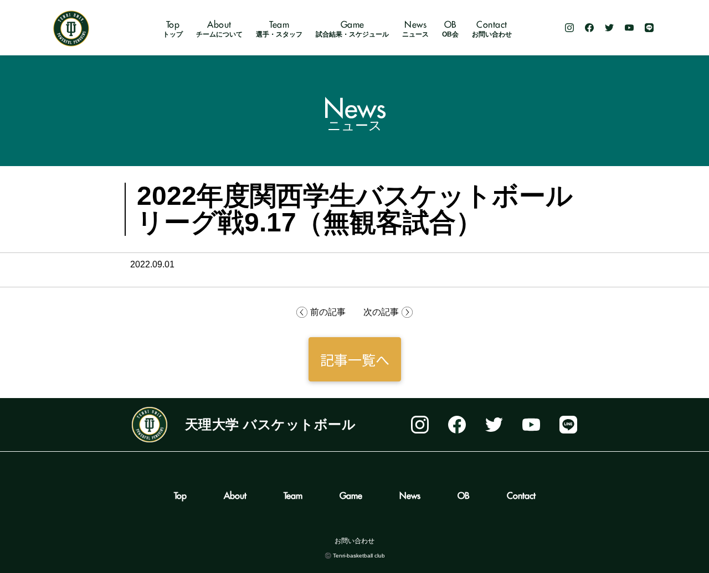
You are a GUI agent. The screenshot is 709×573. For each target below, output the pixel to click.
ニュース (415, 29)
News (409, 494)
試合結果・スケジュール (352, 29)
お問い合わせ (492, 29)
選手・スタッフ (279, 29)
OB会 (450, 29)
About (235, 494)
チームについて (219, 29)
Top (180, 494)
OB (464, 494)
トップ (173, 29)
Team (293, 494)
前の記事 (328, 312)
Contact (521, 494)
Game (351, 494)
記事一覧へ (354, 359)
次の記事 (381, 312)
